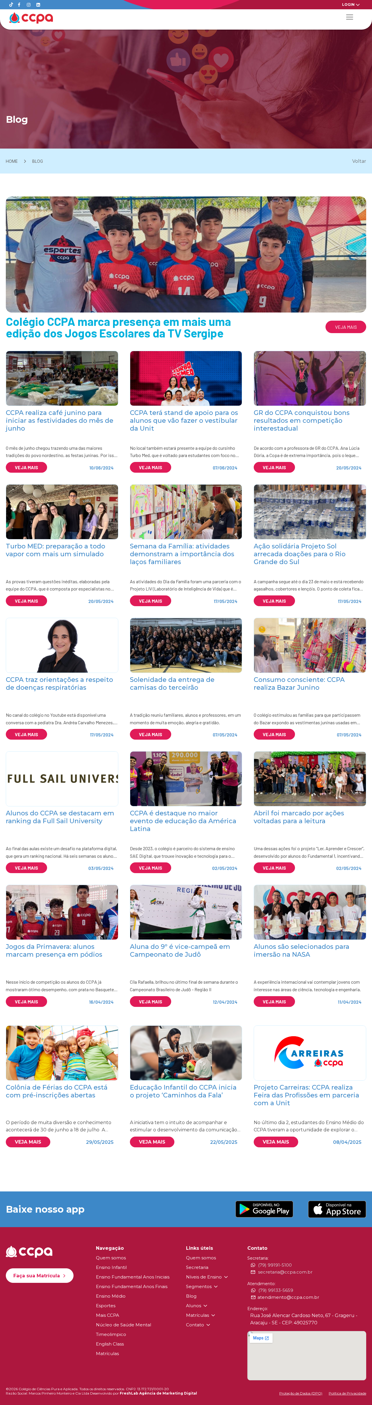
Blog (191, 1296)
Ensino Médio (111, 1296)
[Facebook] (19, 5)
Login (348, 4)
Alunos (193, 1305)
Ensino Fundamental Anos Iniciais (132, 1277)
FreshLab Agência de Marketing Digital (158, 1393)
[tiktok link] (11, 5)
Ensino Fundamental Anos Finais (131, 1286)
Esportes (105, 1305)
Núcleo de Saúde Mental (123, 1325)
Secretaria (197, 1267)
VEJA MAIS (346, 327)
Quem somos (111, 1257)
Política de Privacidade (347, 1393)
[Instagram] (28, 5)
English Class (110, 1344)
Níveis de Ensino (204, 1277)
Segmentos (199, 1286)
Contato (195, 1325)
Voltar (359, 161)
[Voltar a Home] (31, 18)
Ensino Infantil (111, 1267)
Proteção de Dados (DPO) (300, 1393)
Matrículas (107, 1353)
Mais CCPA (107, 1315)
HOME (12, 161)
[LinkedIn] (38, 5)
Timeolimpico (111, 1334)
